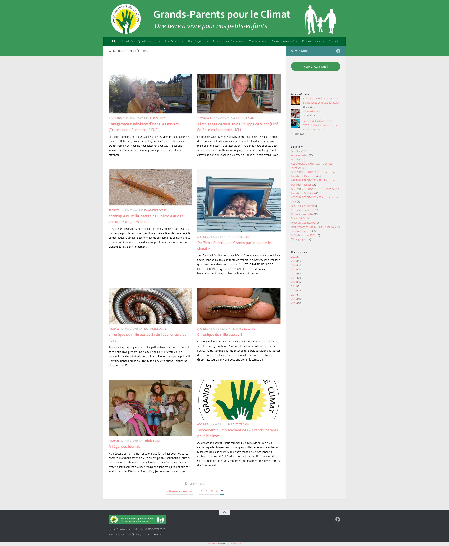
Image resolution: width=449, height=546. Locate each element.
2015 (294, 303)
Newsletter (212, 544)
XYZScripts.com (235, 544)
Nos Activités (173, 41)
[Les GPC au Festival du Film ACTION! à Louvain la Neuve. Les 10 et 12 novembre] (295, 124)
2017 (294, 294)
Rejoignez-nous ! (315, 66)
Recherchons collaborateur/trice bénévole (314, 226)
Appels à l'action (300, 155)
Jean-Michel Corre (155, 210)
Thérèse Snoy (157, 118)
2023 (294, 269)
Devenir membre (311, 41)
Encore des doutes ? (302, 210)
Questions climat (148, 41)
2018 (294, 290)
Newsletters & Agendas (227, 41)
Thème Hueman (154, 534)
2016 (294, 298)
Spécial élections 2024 (303, 235)
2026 (294, 256)
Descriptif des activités (303, 205)
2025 (294, 261)
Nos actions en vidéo (302, 214)
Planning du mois (198, 41)
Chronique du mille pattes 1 (219, 334)
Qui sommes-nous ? (283, 41)
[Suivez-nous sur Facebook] (338, 51)
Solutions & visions (301, 231)
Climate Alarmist (311, 111)
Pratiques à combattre (303, 222)
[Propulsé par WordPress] (133, 534)
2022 (294, 273)
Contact (333, 41)
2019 (294, 286)
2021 (294, 277)
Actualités (127, 41)
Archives (114, 210)
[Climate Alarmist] (295, 114)
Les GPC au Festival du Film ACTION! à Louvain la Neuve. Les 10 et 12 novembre (320, 125)
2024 (294, 265)
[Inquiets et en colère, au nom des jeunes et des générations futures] (295, 101)
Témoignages (256, 41)
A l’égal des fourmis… (126, 446)
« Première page (177, 491)
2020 (294, 282)
